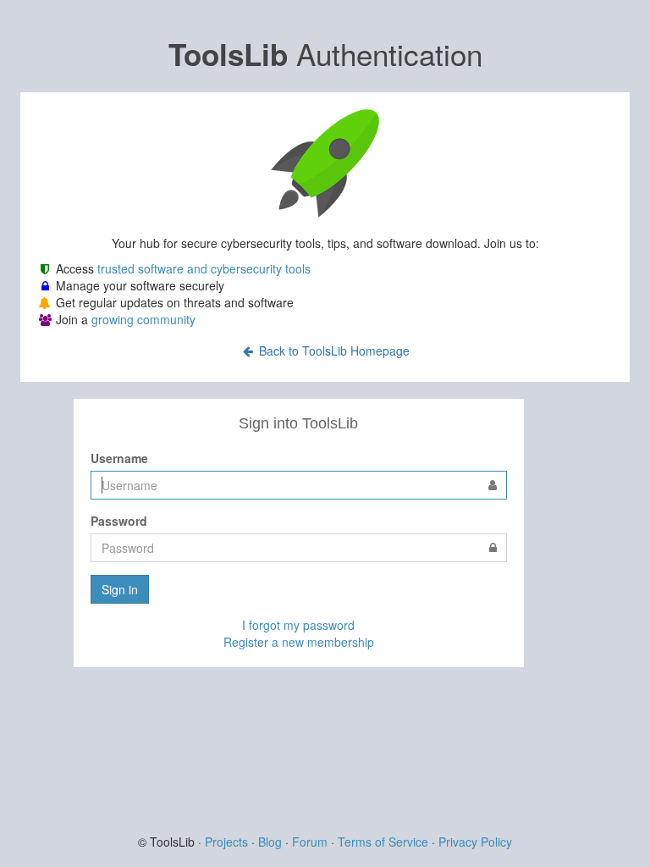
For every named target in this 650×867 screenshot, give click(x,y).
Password (119, 520)
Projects (226, 841)
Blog (270, 841)
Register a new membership (298, 641)
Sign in (120, 589)
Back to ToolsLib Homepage (333, 350)
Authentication (325, 53)
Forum (310, 841)
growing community (143, 319)
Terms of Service (383, 841)
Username (119, 458)
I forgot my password (298, 624)
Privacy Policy (475, 841)
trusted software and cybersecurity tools (204, 268)
